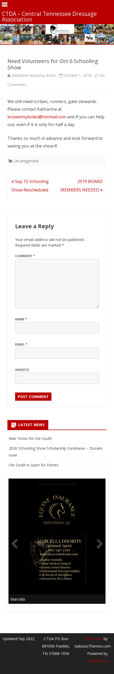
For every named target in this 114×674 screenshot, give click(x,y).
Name (21, 319)
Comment (25, 256)
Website (22, 370)
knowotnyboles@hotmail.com (36, 117)
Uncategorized (26, 160)
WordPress (98, 660)
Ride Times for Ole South (30, 438)
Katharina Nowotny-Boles (33, 75)
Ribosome (94, 638)
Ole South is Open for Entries (34, 464)
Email (21, 344)
